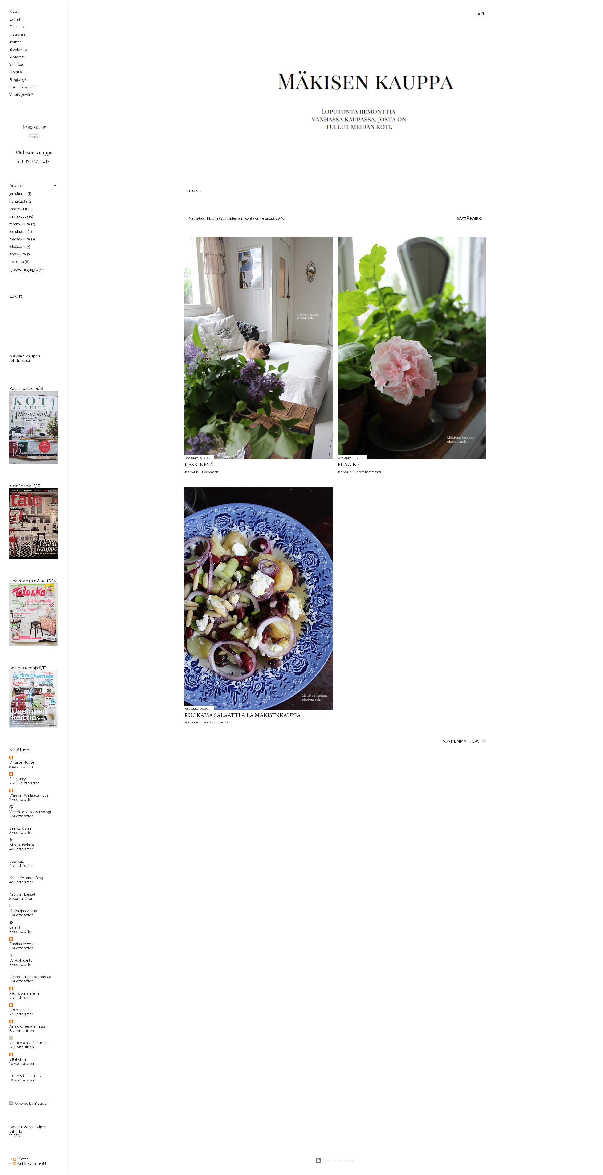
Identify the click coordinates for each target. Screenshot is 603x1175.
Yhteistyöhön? (21, 95)
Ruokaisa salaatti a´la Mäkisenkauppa (242, 715)
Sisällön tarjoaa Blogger (339, 1160)
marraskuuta (21, 239)
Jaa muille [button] (191, 471)
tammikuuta (21, 224)
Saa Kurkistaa (20, 828)
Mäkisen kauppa (34, 152)
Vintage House (21, 762)
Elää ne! (350, 464)
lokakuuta (19, 247)
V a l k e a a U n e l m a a (29, 1043)
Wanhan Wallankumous (28, 795)
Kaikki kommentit (31, 1163)
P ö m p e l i (19, 1010)
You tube (16, 64)
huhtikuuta (20, 201)
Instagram (17, 34)
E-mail (14, 19)
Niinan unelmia (21, 845)
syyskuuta (19, 254)
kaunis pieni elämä (24, 993)
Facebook (17, 27)
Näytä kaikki (469, 218)
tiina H (14, 927)
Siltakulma (17, 1059)
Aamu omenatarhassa (27, 1026)
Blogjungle (18, 80)
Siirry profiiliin (33, 161)
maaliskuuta (21, 209)
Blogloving (18, 49)
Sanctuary (17, 779)
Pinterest (17, 57)
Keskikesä (198, 464)
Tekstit (22, 1159)
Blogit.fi (15, 72)
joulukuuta (19, 194)
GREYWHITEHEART (26, 1076)
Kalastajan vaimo (23, 911)
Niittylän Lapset (22, 894)
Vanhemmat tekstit (464, 741)
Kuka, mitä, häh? (22, 87)
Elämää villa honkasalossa (30, 977)
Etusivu (193, 191)
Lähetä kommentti (368, 471)
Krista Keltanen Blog (26, 878)
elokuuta (18, 262)
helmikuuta (20, 216)
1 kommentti (210, 471)
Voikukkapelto (21, 960)
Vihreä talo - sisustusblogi (30, 812)
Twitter (15, 42)
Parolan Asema (21, 944)
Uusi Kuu (16, 861)
